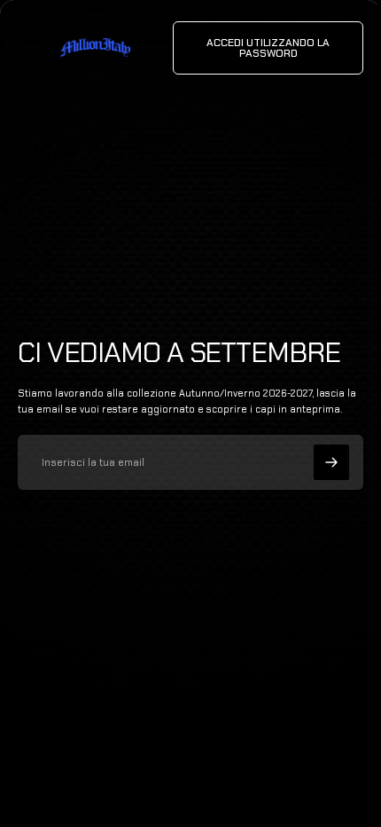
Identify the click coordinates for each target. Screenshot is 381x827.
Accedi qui (196, 791)
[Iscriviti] (331, 462)
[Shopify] (215, 775)
